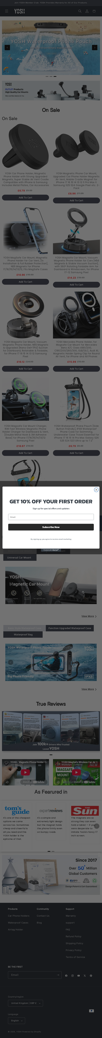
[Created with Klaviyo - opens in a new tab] (51, 549)
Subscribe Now (51, 527)
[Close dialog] (96, 490)
